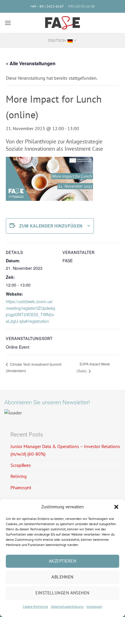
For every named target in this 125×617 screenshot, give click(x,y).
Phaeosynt (20, 487)
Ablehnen (62, 577)
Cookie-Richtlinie (35, 606)
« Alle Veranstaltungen (31, 63)
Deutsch (57, 40)
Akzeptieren (62, 561)
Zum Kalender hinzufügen (51, 226)
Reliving (18, 476)
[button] (116, 507)
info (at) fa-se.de (81, 6)
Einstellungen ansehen (62, 593)
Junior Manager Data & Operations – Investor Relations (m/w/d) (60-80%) (65, 450)
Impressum (94, 606)
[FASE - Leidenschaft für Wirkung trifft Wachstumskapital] (62, 23)
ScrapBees (20, 465)
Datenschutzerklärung (67, 606)
